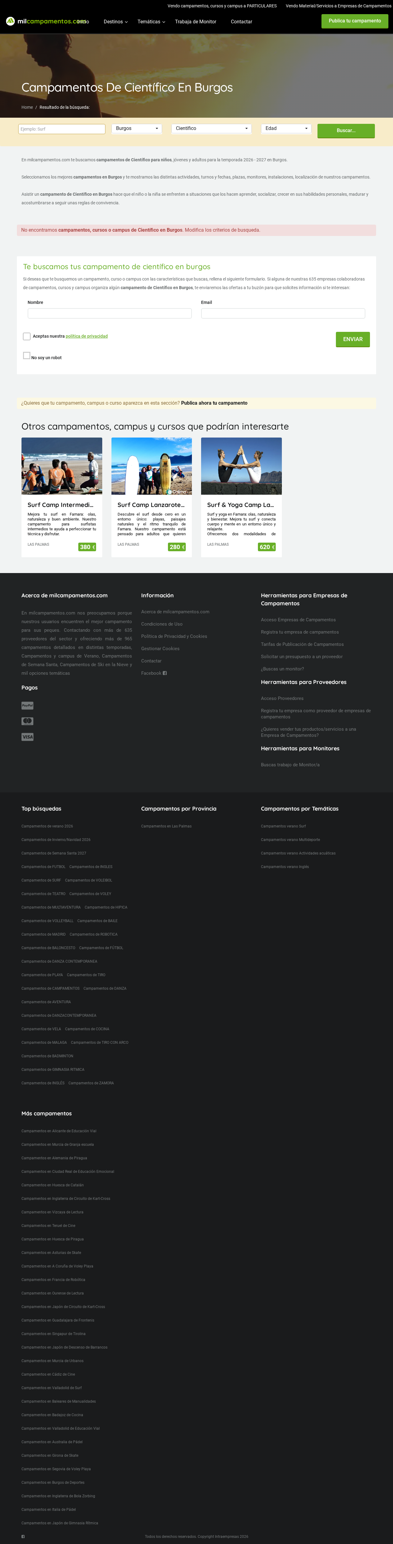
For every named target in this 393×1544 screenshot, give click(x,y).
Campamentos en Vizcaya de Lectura (52, 1212)
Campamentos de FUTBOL (43, 867)
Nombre (36, 302)
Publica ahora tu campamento (214, 403)
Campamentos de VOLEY (90, 894)
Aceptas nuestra (70, 336)
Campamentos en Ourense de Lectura (52, 1293)
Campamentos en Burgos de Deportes (52, 1482)
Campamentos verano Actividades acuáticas (298, 853)
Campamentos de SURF (41, 880)
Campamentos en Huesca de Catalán (52, 1185)
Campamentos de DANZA (105, 988)
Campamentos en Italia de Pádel (48, 1509)
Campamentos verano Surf (283, 826)
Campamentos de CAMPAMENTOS (50, 988)
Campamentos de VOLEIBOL (88, 880)
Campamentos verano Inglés (285, 867)
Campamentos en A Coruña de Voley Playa (57, 1266)
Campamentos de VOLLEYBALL (47, 921)
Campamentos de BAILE (97, 921)
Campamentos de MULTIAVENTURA (51, 907)
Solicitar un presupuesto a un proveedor (302, 656)
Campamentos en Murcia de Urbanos (52, 1361)
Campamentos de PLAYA (42, 975)
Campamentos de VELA (41, 1029)
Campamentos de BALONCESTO (48, 948)
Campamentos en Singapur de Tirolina (53, 1334)
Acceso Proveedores (282, 698)
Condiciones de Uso (162, 624)
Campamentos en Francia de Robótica (53, 1280)
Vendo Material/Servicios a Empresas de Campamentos (338, 5)
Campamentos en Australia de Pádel (52, 1442)
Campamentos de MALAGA (44, 1042)
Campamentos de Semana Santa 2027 (53, 853)
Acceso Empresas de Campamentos (298, 620)
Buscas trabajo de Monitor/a (290, 765)
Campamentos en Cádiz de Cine (48, 1374)
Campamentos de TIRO (86, 975)
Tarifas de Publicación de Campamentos (302, 644)
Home (27, 107)
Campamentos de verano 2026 (47, 826)
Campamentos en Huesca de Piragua (52, 1239)
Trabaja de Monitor (195, 22)
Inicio (83, 22)
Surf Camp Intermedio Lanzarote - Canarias (62, 505)
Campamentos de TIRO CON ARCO (99, 1042)
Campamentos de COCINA (87, 1029)
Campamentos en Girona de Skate (49, 1455)
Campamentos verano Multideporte (290, 840)
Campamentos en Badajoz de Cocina (52, 1415)
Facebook (152, 673)
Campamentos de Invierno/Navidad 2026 (56, 840)
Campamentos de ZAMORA (91, 1083)
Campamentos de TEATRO (43, 894)
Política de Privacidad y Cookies (174, 636)
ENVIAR (353, 339)
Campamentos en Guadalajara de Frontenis (57, 1320)
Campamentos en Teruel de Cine (48, 1226)
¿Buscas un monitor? (282, 669)
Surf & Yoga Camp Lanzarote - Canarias (241, 505)
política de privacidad (87, 336)
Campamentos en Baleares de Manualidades (58, 1401)
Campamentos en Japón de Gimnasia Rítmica (59, 1523)
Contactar (241, 22)
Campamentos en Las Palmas (166, 826)
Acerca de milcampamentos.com (175, 612)
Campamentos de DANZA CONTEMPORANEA (59, 961)
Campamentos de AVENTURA (46, 1002)
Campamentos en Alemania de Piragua (54, 1158)
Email (207, 302)
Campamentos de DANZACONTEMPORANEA (58, 1015)
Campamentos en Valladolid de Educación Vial (60, 1428)
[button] (136, 128)
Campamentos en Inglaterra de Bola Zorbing (58, 1496)
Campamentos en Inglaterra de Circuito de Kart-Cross (65, 1198)
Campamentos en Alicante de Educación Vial (58, 1131)
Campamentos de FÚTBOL (101, 948)
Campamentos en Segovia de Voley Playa (56, 1469)
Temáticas (149, 22)
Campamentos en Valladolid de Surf (51, 1388)
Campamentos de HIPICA (106, 907)
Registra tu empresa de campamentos (300, 632)
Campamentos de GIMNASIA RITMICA (52, 1069)
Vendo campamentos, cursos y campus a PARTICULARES (222, 5)
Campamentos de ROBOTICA (94, 934)
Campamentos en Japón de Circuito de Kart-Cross (63, 1307)
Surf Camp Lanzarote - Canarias (152, 505)
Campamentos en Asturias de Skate (51, 1253)
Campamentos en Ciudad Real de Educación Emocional (67, 1171)
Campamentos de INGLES (90, 867)
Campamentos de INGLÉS (42, 1083)
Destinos (113, 22)
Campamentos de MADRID (43, 934)
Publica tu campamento (355, 21)
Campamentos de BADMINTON (47, 1056)
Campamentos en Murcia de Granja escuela (57, 1144)
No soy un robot (46, 357)
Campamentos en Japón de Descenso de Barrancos (64, 1347)
